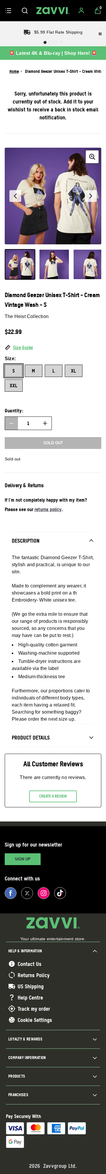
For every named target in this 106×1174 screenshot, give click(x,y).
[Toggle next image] (91, 196)
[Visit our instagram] (43, 893)
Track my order (34, 1008)
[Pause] (100, 34)
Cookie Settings (35, 1020)
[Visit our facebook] (10, 893)
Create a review (53, 796)
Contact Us (30, 964)
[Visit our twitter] (27, 893)
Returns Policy (33, 975)
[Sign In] (81, 10)
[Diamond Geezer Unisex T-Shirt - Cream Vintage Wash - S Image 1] (20, 264)
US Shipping (31, 986)
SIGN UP (23, 859)
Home (14, 71)
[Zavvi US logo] (53, 10)
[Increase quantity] (45, 423)
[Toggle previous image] (15, 196)
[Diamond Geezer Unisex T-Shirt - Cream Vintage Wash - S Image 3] (88, 264)
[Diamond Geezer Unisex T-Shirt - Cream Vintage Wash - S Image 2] (54, 264)
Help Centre (30, 997)
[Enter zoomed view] (92, 157)
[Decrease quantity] (11, 423)
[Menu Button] (8, 10)
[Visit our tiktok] (60, 893)
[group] (53, 196)
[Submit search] (24, 10)
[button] (53, 348)
